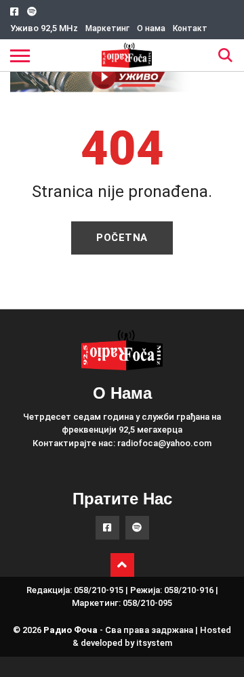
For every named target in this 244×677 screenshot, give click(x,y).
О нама (151, 28)
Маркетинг (107, 28)
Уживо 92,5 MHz (44, 28)
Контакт (190, 28)
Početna (122, 238)
